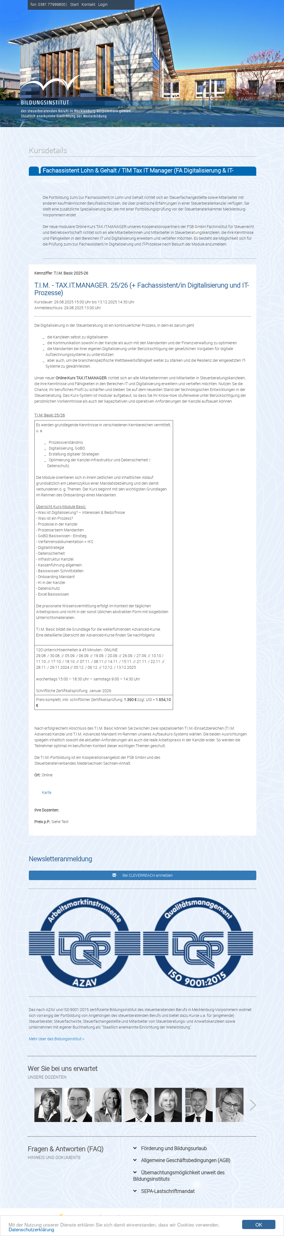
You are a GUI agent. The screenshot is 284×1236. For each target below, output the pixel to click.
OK (258, 1224)
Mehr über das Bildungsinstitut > (56, 1038)
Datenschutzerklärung (31, 1229)
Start (74, 4)
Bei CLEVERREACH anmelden (147, 875)
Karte (46, 792)
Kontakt (88, 4)
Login (103, 4)
